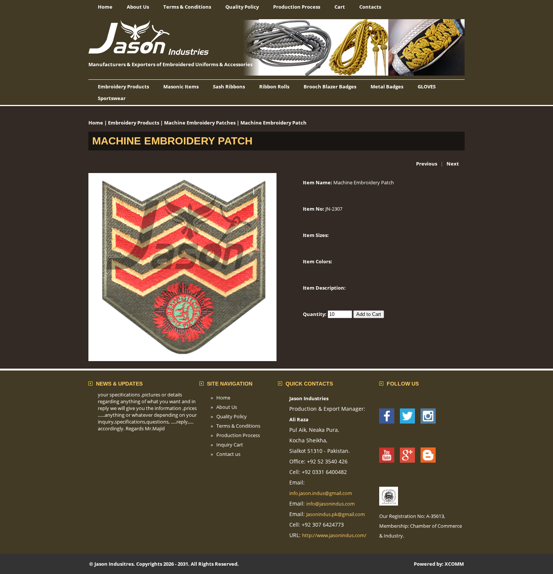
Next (453, 163)
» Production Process (235, 435)
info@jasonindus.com (330, 503)
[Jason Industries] (386, 421)
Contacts (370, 6)
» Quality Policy (229, 416)
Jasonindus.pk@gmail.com (335, 514)
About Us (138, 6)
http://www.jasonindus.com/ (334, 535)
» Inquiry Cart (227, 444)
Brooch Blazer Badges (330, 86)
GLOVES (427, 86)
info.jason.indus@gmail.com (320, 493)
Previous (426, 163)
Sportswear (112, 98)
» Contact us (225, 454)
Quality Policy (242, 6)
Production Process (296, 6)
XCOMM (454, 563)
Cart (339, 6)
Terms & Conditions (187, 6)
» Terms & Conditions (235, 425)
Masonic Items (181, 86)
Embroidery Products (123, 86)
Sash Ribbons (229, 86)
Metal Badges (387, 86)
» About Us (224, 407)
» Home (220, 397)
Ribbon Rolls (274, 86)
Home (105, 6)
